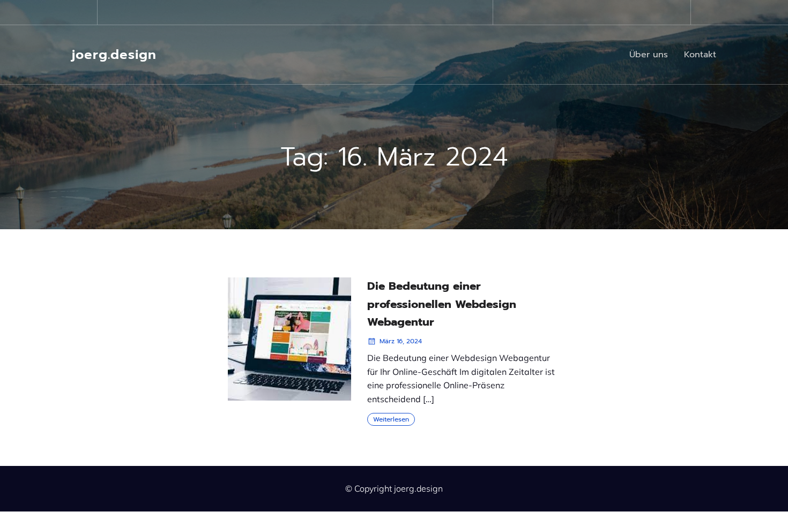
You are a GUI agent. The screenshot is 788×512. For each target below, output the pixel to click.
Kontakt (700, 54)
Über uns (648, 54)
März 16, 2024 (401, 341)
